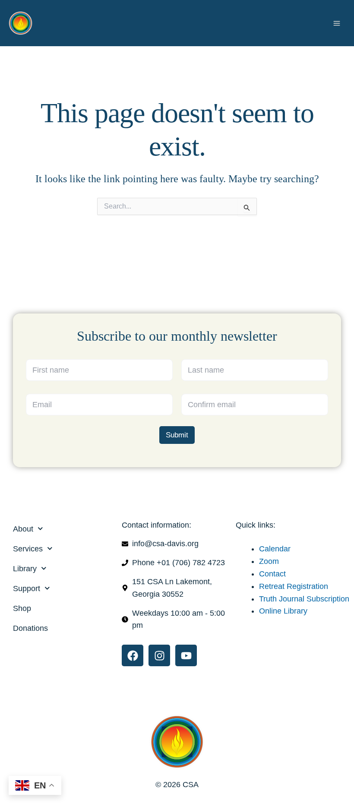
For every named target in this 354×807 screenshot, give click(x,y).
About (23, 529)
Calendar (275, 548)
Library (25, 568)
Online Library (283, 611)
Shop (22, 608)
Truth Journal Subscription (304, 599)
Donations (30, 628)
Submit (177, 435)
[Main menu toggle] (336, 23)
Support (26, 588)
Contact (272, 574)
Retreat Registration (293, 586)
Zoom (269, 561)
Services (28, 548)
